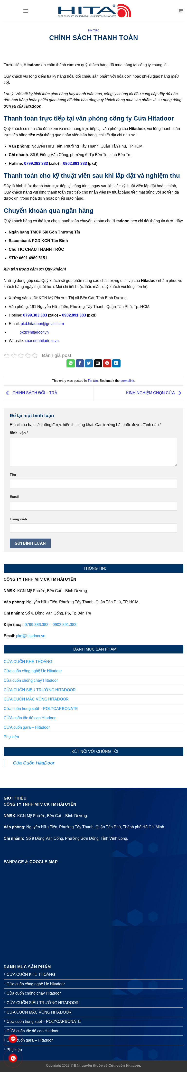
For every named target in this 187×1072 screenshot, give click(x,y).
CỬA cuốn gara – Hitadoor (27, 727)
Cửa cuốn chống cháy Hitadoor (31, 680)
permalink (127, 380)
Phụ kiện (11, 737)
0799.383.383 (35, 315)
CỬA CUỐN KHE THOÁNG (28, 662)
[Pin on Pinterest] (107, 363)
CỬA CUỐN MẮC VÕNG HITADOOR (36, 699)
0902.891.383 (74, 315)
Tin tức (94, 30)
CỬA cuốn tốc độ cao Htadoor (30, 718)
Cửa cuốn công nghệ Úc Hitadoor (33, 671)
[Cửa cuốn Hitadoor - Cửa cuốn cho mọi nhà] (94, 10)
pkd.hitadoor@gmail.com (42, 324)
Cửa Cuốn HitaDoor (33, 762)
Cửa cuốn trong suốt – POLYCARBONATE (41, 709)
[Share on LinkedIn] (116, 363)
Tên (13, 474)
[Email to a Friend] (98, 363)
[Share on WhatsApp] (70, 363)
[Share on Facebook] (80, 363)
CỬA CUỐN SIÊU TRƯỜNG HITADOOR (40, 690)
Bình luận (19, 433)
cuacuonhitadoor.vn (42, 341)
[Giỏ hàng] (180, 11)
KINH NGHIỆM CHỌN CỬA (151, 393)
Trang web (18, 519)
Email (14, 497)
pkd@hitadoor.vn (34, 332)
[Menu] (26, 11)
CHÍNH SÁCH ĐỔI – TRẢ (34, 393)
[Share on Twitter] (89, 363)
